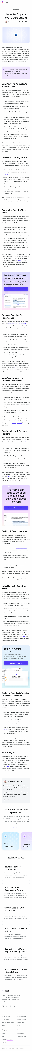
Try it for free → (13, 76)
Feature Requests (21, 1016)
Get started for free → (16, 663)
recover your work (17, 423)
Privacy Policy (20, 1033)
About (3, 1033)
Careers (7, 1039)
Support (4, 1042)
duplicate (7, 174)
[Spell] (4, 2)
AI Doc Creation (6, 1016)
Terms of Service (21, 1036)
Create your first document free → (16, 828)
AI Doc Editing (5, 1019)
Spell (19, 260)
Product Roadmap (21, 1019)
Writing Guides (21, 1022)
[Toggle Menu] (30, 2)
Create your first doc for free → (16, 289)
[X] (8, 800)
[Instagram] (11, 1006)
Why (3, 1036)
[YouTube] (15, 1006)
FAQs (18, 1025)
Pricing (3, 1025)
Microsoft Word (16, 9)
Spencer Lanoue (15, 781)
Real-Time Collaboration (8, 1022)
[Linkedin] (4, 800)
